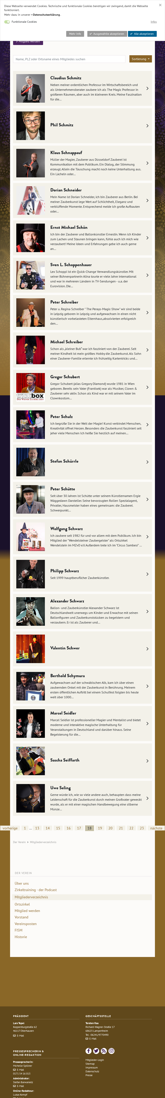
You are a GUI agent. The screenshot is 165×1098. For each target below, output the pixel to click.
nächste (156, 828)
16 (69, 828)
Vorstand (21, 917)
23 (142, 828)
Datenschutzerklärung (46, 14)
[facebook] (89, 1051)
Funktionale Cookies (24, 22)
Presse (89, 1075)
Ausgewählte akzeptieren (108, 34)
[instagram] (111, 1051)
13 (37, 828)
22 (131, 828)
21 (121, 828)
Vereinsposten (26, 924)
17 (79, 828)
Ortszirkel (22, 904)
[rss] (104, 1051)
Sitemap (90, 1063)
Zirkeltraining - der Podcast (36, 890)
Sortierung (139, 59)
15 (58, 828)
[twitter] (96, 1051)
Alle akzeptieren (144, 34)
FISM (18, 930)
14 (48, 828)
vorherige (10, 828)
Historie (21, 937)
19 (100, 828)
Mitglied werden (27, 911)
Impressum (92, 1067)
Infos (154, 22)
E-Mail (20, 1035)
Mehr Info (75, 34)
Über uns (22, 883)
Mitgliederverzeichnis (31, 897)
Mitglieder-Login (95, 1060)
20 (110, 828)
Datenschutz (92, 1071)
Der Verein (19, 842)
